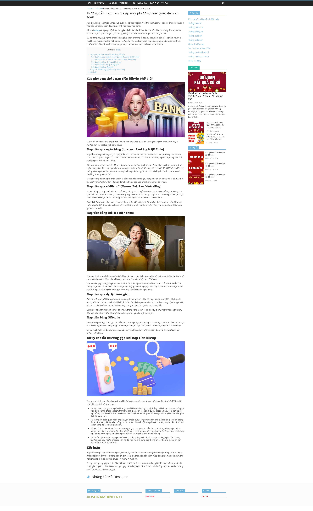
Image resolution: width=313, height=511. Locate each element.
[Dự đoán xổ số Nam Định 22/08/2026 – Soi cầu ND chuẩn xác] (196, 123)
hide (118, 50)
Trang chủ (90, 8)
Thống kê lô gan (195, 31)
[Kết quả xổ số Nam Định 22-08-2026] (196, 153)
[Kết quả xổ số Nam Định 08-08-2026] (196, 175)
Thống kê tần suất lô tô (198, 56)
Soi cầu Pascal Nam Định (199, 48)
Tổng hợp (99, 8)
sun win (3, 509)
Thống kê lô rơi (195, 35)
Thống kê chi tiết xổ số (198, 52)
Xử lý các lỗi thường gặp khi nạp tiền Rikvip (106, 69)
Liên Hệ (205, 496)
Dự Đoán (112, 3)
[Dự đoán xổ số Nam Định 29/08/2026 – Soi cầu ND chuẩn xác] (207, 73)
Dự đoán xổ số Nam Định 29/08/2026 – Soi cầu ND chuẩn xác (205, 96)
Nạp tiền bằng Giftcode (102, 67)
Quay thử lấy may (196, 44)
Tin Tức (165, 3)
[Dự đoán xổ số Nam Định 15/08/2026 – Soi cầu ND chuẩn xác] (196, 134)
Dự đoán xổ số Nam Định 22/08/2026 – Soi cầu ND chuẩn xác (215, 125)
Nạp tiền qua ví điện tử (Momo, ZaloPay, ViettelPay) (113, 59)
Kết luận (92, 72)
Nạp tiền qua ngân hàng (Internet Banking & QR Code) (115, 57)
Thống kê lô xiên (195, 40)
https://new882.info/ (24, 507)
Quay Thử (154, 3)
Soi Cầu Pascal (140, 3)
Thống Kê (124, 3)
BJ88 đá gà (149, 496)
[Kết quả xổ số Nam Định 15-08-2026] (196, 164)
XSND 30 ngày (194, 60)
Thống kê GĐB (194, 23)
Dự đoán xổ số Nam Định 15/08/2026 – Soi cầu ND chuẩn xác (215, 136)
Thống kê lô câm (195, 27)
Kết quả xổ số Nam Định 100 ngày (203, 19)
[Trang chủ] (89, 3)
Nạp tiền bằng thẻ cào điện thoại (106, 62)
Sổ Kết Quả (99, 3)
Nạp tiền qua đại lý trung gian (105, 64)
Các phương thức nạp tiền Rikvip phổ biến (106, 54)
